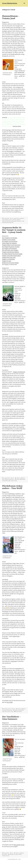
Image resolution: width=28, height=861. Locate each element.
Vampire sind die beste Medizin (10, 252)
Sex (14, 854)
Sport (17, 854)
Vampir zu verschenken (8, 259)
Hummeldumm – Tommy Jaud (10, 17)
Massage (11, 854)
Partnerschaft (5, 221)
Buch (3, 479)
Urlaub (22, 221)
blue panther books (19, 845)
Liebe (9, 480)
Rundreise (19, 221)
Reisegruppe (13, 221)
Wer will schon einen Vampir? (10, 250)
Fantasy (6, 479)
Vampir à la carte (6, 261)
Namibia (18, 219)
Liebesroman (11, 479)
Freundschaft (5, 480)
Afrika (15, 219)
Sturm (9, 711)
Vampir (15, 480)
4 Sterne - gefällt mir (20, 478)
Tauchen (20, 854)
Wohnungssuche (10, 222)
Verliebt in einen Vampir (8, 239)
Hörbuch (6, 219)
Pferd (6, 711)
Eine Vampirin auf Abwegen (9, 238)
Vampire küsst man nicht (9, 257)
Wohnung (4, 222)
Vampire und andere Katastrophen (11, 255)
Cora (12, 218)
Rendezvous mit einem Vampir (10, 262)
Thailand (4, 855)
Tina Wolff (9, 702)
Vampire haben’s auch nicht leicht (11, 245)
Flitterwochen (22, 479)
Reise (9, 221)
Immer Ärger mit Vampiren (9, 243)
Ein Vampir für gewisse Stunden (10, 246)
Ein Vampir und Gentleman (9, 248)
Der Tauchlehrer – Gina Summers (11, 717)
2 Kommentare (19, 711)
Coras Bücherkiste (9, 3)
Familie (17, 479)
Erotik (6, 854)
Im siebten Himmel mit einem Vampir (12, 254)
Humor (10, 219)
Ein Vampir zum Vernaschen (9, 241)
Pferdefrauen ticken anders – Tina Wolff (12, 487)
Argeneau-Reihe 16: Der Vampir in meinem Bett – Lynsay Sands (13, 229)
